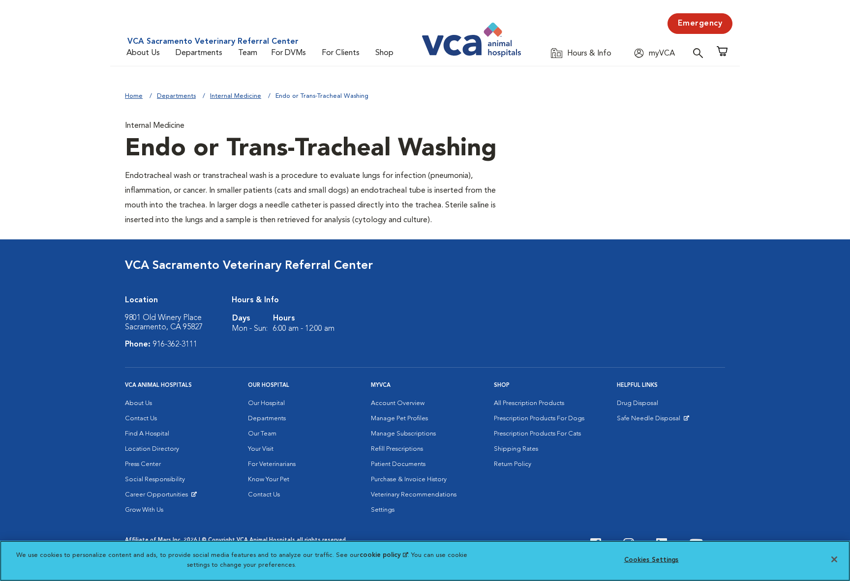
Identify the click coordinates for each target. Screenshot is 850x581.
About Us (143, 53)
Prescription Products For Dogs (539, 418)
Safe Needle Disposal (650, 420)
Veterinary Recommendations (413, 495)
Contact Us (141, 418)
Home (134, 96)
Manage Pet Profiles (399, 418)
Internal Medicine (235, 96)
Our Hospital (266, 403)
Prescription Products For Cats (537, 434)
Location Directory (152, 449)
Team (247, 53)
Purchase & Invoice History (409, 479)
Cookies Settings (651, 560)
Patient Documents (398, 464)
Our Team (262, 434)
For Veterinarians (272, 464)
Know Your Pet (268, 479)
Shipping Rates (516, 449)
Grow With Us (144, 510)
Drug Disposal (637, 403)
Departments (199, 53)
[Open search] (700, 53)
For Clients (341, 53)
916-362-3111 (175, 345)
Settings (383, 510)
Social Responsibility (155, 479)
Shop (384, 53)
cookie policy (384, 555)
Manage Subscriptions (403, 434)
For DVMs (288, 53)
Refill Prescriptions (397, 449)
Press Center (143, 464)
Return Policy (512, 464)
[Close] (834, 559)
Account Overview (398, 403)
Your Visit (260, 449)
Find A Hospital (147, 434)
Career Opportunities (158, 497)
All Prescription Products (529, 403)
